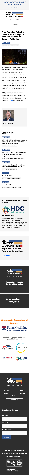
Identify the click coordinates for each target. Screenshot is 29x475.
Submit (6, 437)
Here (11, 100)
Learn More (7, 256)
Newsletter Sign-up (14, 4)
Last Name (5, 422)
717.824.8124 (14, 399)
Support (22, 393)
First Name (5, 415)
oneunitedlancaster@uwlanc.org (14, 398)
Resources (6, 393)
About (22, 390)
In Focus (7, 390)
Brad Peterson (8, 45)
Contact (14, 396)
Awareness (5, 42)
